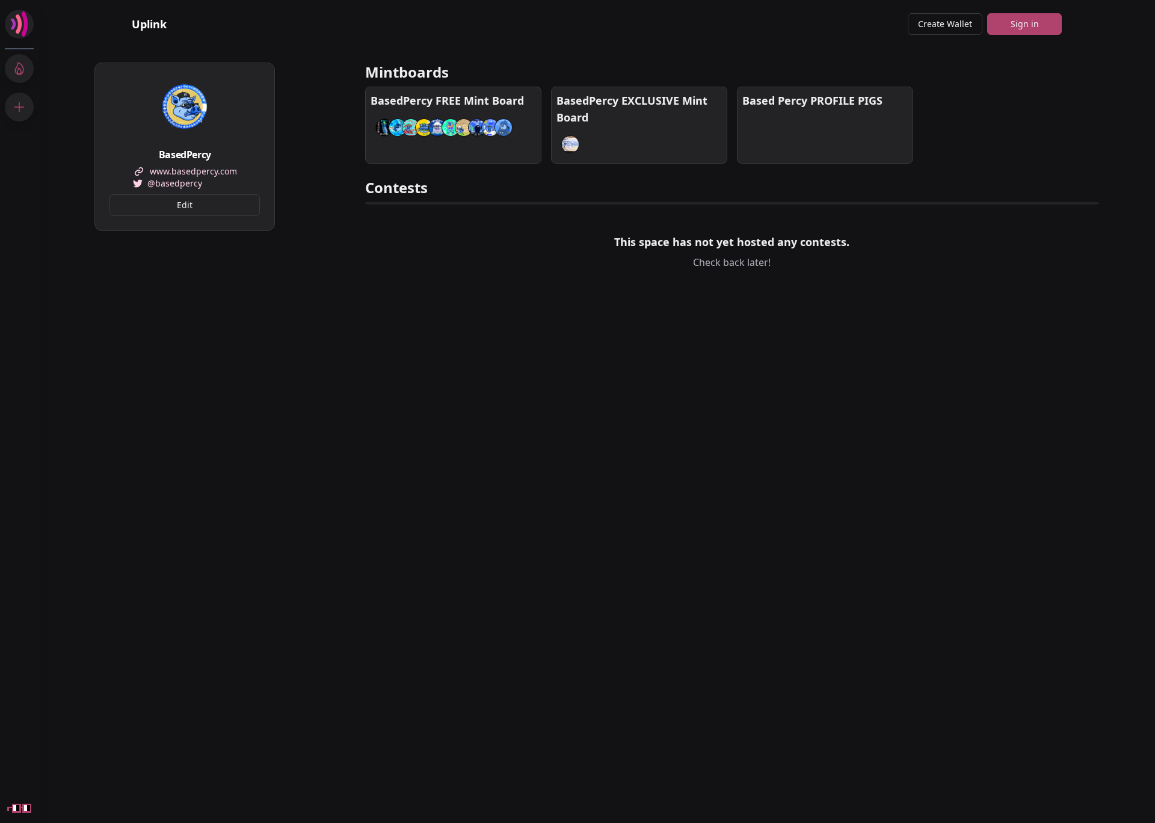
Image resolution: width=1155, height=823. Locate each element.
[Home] (19, 24)
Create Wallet (945, 23)
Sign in (1025, 23)
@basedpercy (174, 183)
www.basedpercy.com (193, 171)
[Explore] (19, 68)
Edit (184, 205)
